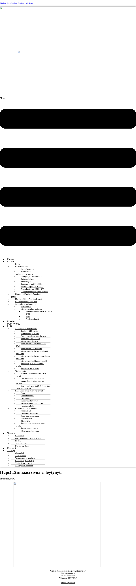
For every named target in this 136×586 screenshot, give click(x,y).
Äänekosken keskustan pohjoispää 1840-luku (33, 357)
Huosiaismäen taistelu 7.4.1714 (39, 311)
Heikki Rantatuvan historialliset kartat (31, 374)
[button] (68, 176)
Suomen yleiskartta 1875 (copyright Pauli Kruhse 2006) (33, 387)
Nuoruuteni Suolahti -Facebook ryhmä (26, 295)
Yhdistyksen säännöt (24, 466)
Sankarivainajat (32, 319)
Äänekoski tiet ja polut (30, 368)
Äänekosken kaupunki (30, 431)
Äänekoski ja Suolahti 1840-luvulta (30, 365)
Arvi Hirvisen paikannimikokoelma (24, 272)
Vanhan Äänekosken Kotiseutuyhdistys (16, 3)
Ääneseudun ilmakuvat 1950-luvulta (30, 424)
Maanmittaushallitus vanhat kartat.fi (30, 382)
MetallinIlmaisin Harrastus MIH (28, 438)
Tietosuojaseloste (68, 582)
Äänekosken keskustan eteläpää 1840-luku (32, 352)
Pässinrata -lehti (22, 446)
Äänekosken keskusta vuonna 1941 (31, 345)
